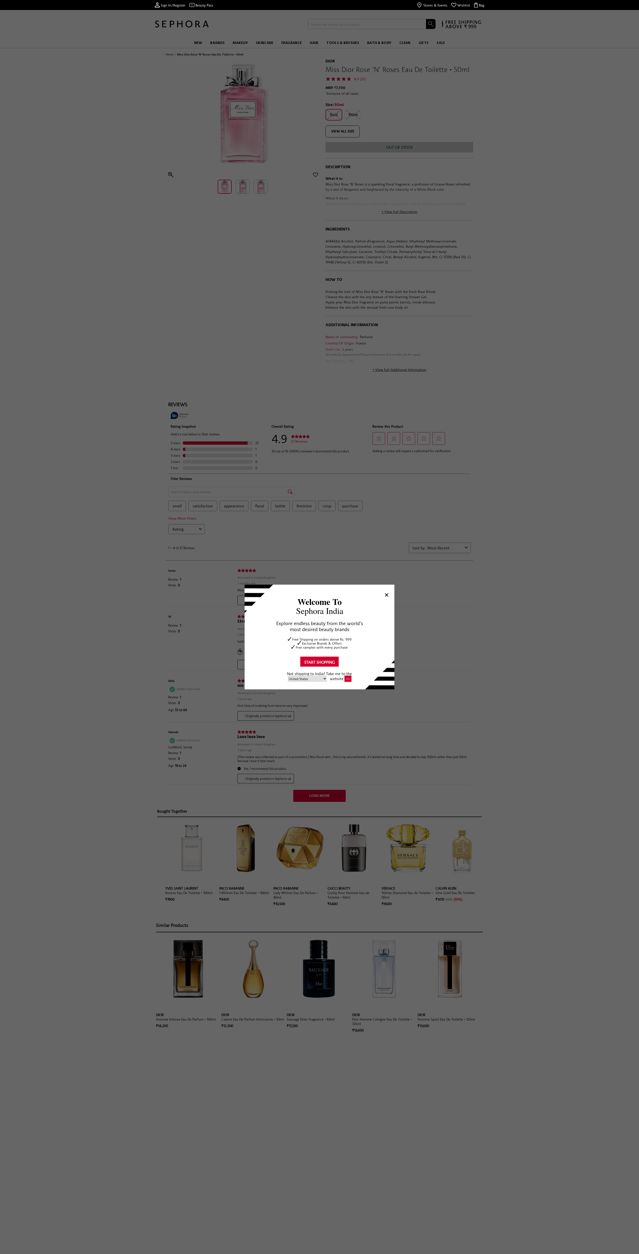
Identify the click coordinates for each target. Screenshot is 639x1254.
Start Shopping (319, 662)
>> (348, 679)
